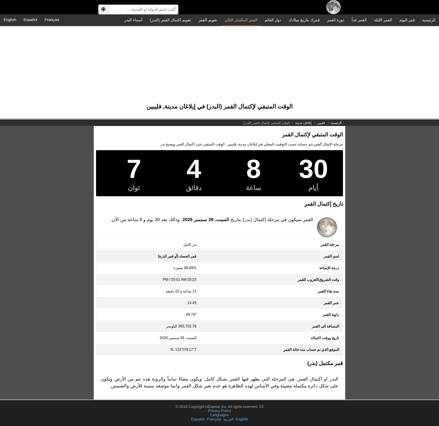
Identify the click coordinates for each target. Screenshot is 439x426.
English (10, 20)
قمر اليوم (407, 20)
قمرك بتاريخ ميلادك (304, 20)
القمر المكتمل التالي (241, 20)
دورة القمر (335, 20)
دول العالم (273, 20)
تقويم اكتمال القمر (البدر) (170, 20)
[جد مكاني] (103, 9)
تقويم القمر (207, 20)
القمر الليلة (383, 20)
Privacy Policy (219, 411)
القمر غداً (359, 20)
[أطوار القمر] (333, 7)
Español (30, 20)
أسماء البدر (133, 20)
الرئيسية (428, 20)
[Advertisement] (219, 67)
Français (52, 20)
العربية (228, 419)
